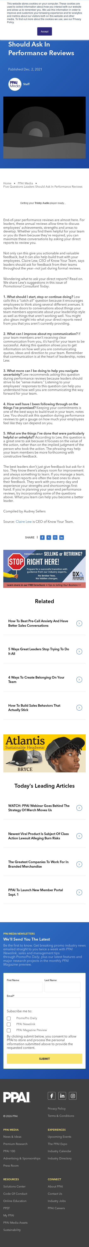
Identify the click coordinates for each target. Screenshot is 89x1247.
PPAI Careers (56, 1208)
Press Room (11, 1165)
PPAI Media (25, 183)
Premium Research (15, 1144)
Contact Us (55, 1194)
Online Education (14, 1201)
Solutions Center (14, 1186)
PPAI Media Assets (15, 1222)
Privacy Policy (57, 1108)
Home (7, 183)
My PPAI (8, 1215)
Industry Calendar (59, 1151)
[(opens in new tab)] (44, 587)
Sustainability (12, 1230)
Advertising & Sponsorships (21, 1158)
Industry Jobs (57, 1201)
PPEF (6, 1208)
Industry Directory (60, 1158)
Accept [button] (44, 31)
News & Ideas (12, 1137)
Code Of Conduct (15, 1194)
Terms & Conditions (61, 1116)
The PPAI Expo (57, 1144)
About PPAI (55, 1186)
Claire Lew (24, 521)
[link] (44, 623)
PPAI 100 (9, 1151)
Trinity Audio (42, 203)
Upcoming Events (59, 1137)
